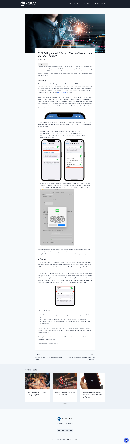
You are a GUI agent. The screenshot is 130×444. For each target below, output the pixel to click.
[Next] (102, 387)
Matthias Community (72, 439)
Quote (79, 4)
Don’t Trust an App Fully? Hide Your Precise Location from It (48, 357)
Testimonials (95, 4)
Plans (74, 4)
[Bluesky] (63, 430)
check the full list (62, 92)
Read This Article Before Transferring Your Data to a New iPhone (82, 357)
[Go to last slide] (28, 387)
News (88, 4)
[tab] (63, 403)
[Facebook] (59, 430)
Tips (84, 4)
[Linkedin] (67, 430)
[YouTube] (71, 430)
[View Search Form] (108, 3)
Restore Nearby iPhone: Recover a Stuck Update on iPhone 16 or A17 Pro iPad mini (92, 395)
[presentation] (37, 381)
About (69, 4)
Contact (103, 4)
